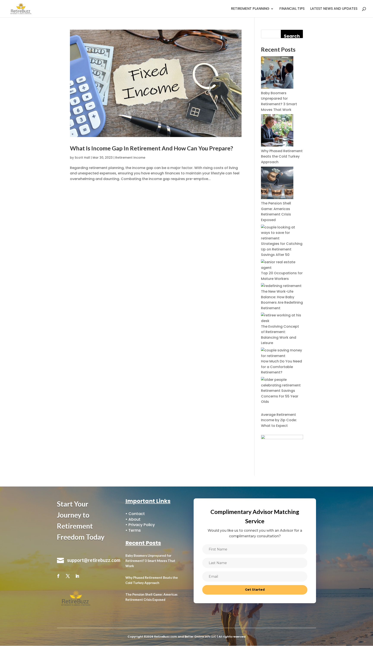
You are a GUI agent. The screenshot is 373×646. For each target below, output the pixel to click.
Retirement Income (130, 157)
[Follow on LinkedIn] (77, 576)
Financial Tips (292, 9)
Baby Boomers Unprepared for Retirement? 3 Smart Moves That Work (150, 560)
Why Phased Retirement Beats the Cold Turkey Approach (282, 156)
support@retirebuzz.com (93, 560)
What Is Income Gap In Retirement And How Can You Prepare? (151, 148)
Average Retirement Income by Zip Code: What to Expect (279, 420)
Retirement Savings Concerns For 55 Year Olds (279, 396)
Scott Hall (82, 157)
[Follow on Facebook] (58, 576)
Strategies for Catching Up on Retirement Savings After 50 (281, 249)
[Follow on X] (68, 576)
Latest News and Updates (333, 9)
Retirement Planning (250, 9)
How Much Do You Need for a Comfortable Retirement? (281, 367)
